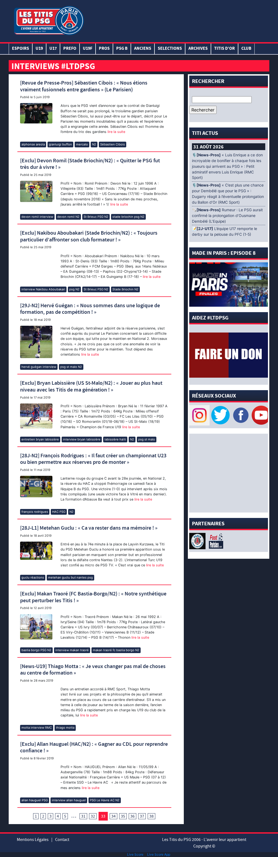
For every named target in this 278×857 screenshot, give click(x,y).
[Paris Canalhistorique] (198, 540)
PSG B (122, 48)
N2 (94, 144)
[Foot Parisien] (215, 540)
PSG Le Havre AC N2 (104, 800)
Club (246, 48)
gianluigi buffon (60, 144)
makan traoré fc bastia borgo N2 (116, 650)
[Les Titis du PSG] (49, 20)
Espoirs (20, 48)
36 (132, 816)
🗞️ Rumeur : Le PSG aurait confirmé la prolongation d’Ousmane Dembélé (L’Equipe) (227, 215)
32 (93, 816)
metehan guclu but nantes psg (70, 577)
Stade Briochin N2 (125, 289)
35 (123, 816)
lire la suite (115, 132)
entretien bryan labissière (40, 439)
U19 (39, 48)
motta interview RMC (36, 727)
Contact (62, 839)
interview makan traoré (72, 650)
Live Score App (158, 854)
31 (83, 816)
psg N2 (74, 289)
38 (151, 816)
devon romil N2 (68, 217)
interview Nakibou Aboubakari (43, 289)
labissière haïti (115, 439)
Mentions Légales (33, 839)
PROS (104, 48)
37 (142, 816)
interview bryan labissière (81, 439)
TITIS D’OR (224, 48)
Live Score (135, 854)
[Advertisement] (177, 20)
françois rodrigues (34, 512)
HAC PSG (58, 512)
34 (113, 816)
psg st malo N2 (71, 367)
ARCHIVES (198, 48)
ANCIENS (142, 48)
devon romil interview (37, 217)
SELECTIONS (170, 48)
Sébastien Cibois (112, 144)
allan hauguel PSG (34, 800)
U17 (53, 48)
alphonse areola (33, 144)
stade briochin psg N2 (128, 217)
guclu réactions (32, 577)
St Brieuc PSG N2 (96, 217)
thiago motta (65, 727)
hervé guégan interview (38, 367)
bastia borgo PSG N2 (36, 650)
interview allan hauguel (69, 800)
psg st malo (146, 439)
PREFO (69, 48)
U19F (87, 48)
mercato (82, 144)
